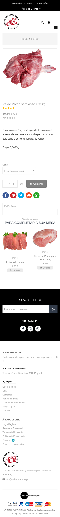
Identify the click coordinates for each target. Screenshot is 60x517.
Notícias (6, 410)
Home (25, 39)
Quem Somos (9, 387)
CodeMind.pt (28, 513)
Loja (4, 391)
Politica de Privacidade (13, 436)
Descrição (10, 206)
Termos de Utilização (12, 432)
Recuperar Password (12, 428)
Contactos (7, 394)
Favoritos (8, 440)
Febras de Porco (15, 262)
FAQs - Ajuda (8, 406)
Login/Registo (9, 424)
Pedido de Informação (13, 444)
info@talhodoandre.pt (17, 479)
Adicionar (37, 183)
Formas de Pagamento (13, 402)
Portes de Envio (10, 398)
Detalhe (16, 270)
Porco (34, 39)
